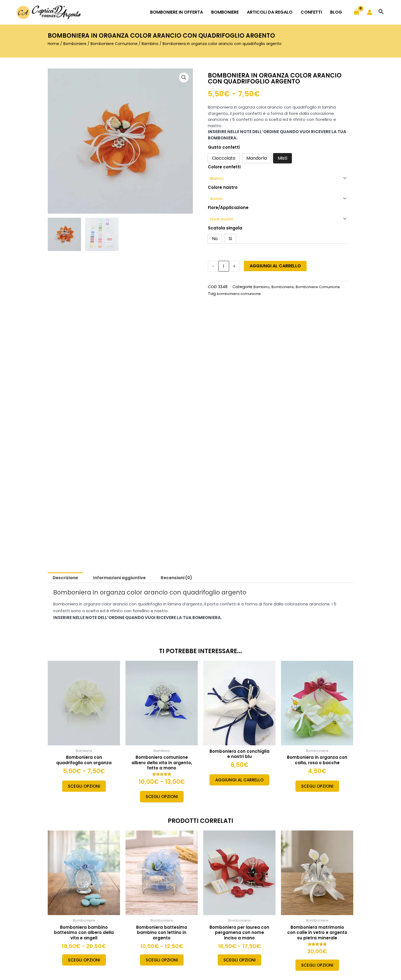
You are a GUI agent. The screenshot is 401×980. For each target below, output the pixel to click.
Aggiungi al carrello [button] (239, 780)
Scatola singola (225, 228)
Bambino (150, 43)
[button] (381, 12)
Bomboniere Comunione (114, 43)
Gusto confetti (224, 147)
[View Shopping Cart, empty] (356, 12)
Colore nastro (223, 187)
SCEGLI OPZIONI (84, 786)
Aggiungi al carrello (275, 266)
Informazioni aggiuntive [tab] (119, 578)
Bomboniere (74, 43)
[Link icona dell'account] (369, 12)
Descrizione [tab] (65, 578)
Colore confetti (224, 167)
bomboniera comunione (239, 293)
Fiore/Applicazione (228, 207)
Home (53, 43)
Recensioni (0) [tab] (176, 578)
